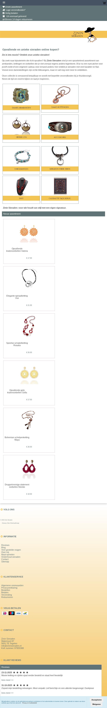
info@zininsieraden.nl (11, 646)
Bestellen (5, 590)
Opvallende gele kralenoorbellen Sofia (17, 391)
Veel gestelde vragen (11, 550)
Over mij (5, 552)
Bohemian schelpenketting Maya (17, 438)
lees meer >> (7, 680)
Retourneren (7, 597)
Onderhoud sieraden (10, 557)
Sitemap (5, 562)
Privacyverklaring (9, 588)
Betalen (4, 592)
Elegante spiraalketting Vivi (17, 297)
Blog (3, 547)
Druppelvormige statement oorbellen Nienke (17, 486)
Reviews (5, 545)
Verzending (6, 595)
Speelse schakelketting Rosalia (17, 344)
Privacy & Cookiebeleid (29, 703)
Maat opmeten (7, 554)
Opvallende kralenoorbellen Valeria (17, 250)
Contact (4, 559)
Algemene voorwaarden (12, 585)
